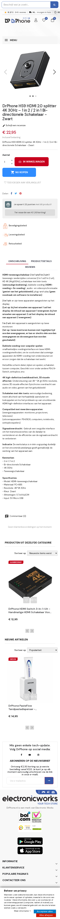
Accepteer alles (45, 911)
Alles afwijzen (46, 915)
